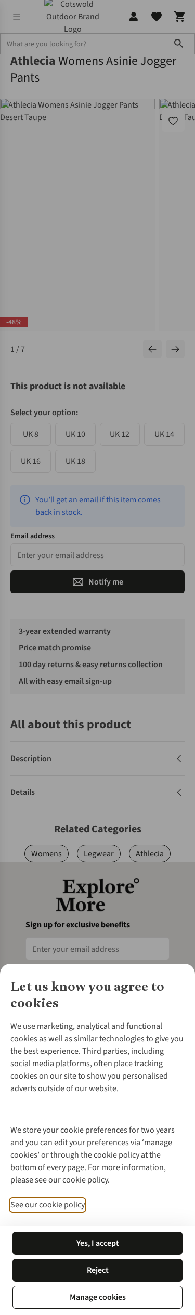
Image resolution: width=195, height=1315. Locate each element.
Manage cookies (98, 1297)
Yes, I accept (97, 1243)
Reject (98, 1270)
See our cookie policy (47, 1205)
